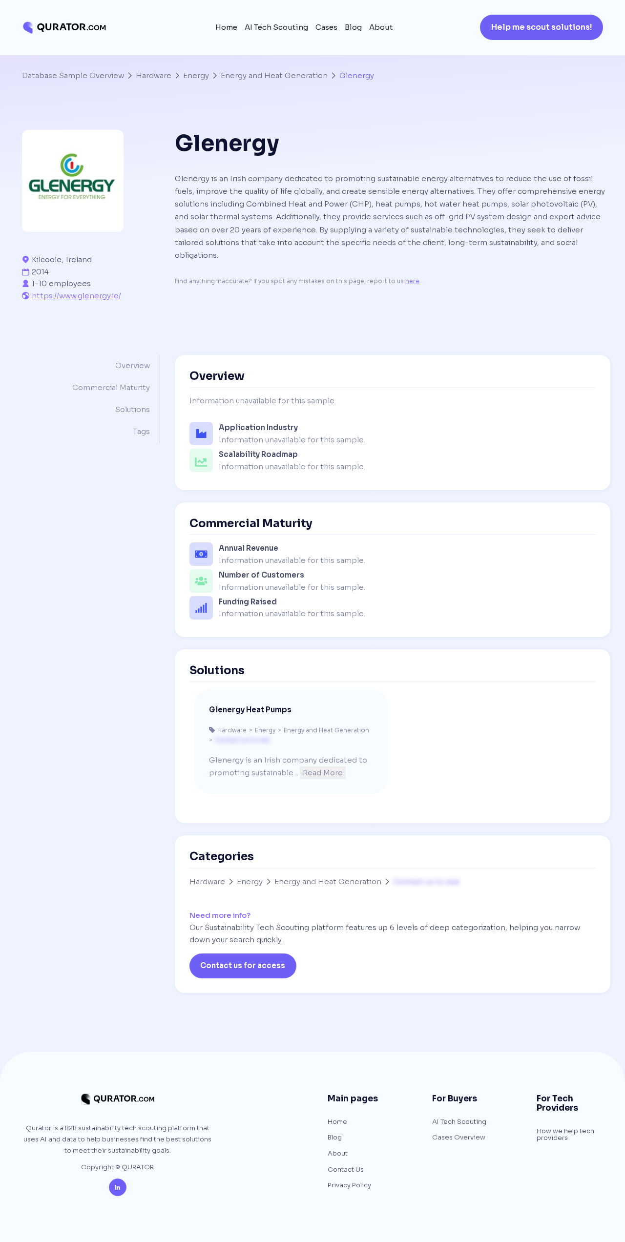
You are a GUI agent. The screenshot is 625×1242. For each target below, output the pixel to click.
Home (226, 27)
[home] (64, 27)
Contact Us (346, 1170)
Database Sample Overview (73, 75)
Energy (196, 75)
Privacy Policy (349, 1185)
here (412, 281)
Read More (323, 772)
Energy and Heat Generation (274, 75)
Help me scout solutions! (541, 27)
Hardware (153, 75)
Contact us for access (242, 965)
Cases (326, 27)
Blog (353, 27)
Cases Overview (458, 1137)
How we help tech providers (565, 1135)
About (381, 27)
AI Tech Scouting (276, 27)
